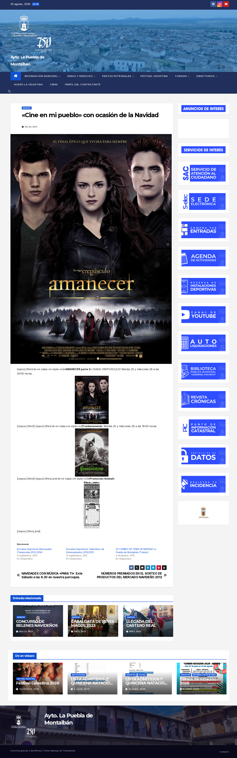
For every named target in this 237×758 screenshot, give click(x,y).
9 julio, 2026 (82, 689)
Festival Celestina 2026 (37, 683)
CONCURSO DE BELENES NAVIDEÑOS (37, 623)
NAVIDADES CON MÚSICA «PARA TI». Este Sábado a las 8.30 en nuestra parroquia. (52, 575)
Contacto (224, 751)
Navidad (27, 108)
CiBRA (54, 84)
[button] (9, 91)
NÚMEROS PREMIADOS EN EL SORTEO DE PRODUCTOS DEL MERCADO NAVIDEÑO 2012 (129, 575)
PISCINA (142, 675)
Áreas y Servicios (80, 76)
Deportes (131, 675)
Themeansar (69, 750)
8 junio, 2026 (191, 689)
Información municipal (42, 76)
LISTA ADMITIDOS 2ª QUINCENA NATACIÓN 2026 (92, 683)
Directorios (205, 76)
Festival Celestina (154, 76)
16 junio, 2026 (137, 689)
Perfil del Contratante (82, 84)
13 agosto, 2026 (29, 689)
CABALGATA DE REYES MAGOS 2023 (92, 623)
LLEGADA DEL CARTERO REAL (141, 623)
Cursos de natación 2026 (198, 681)
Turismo (181, 76)
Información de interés (204, 675)
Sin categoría (78, 675)
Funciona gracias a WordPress (26, 750)
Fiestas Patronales (117, 76)
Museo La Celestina (28, 84)
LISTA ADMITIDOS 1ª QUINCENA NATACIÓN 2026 (146, 683)
